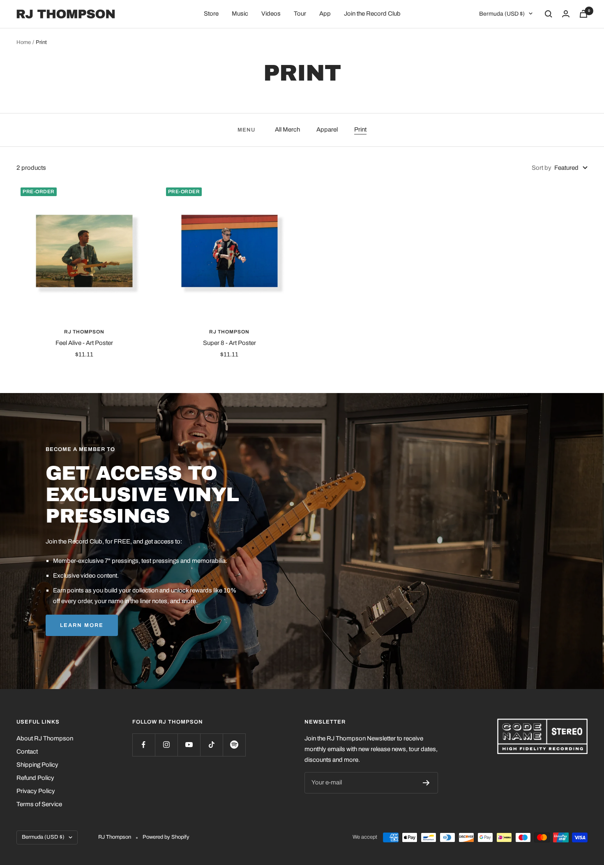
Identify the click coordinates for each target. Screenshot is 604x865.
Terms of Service (39, 804)
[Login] (565, 13)
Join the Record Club (372, 13)
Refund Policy (35, 778)
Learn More (82, 625)
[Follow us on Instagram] (166, 744)
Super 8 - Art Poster (229, 343)
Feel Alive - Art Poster (84, 343)
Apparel (327, 129)
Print (360, 129)
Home (23, 42)
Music (240, 13)
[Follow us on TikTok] (211, 744)
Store (211, 13)
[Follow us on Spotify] (234, 744)
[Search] (548, 14)
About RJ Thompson (44, 738)
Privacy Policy (35, 791)
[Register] (426, 783)
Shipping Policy (37, 764)
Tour (300, 13)
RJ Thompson (84, 332)
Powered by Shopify (166, 837)
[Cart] (583, 14)
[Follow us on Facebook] (143, 744)
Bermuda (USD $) (502, 14)
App (325, 13)
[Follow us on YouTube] (189, 744)
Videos (271, 13)
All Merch (287, 129)
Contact (27, 751)
